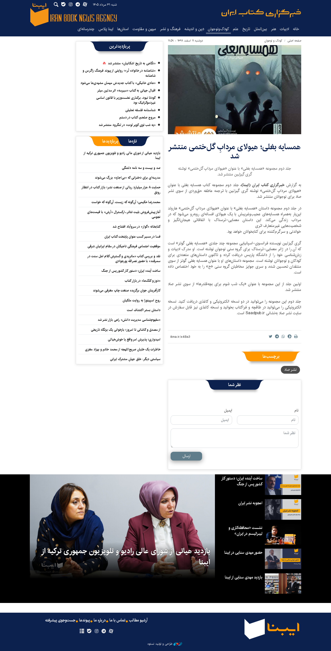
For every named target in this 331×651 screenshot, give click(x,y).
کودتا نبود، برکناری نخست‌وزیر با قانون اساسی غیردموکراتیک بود (126, 100)
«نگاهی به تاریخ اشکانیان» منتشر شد (132, 63)
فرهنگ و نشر (170, 29)
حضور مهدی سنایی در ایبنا (243, 552)
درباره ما (100, 620)
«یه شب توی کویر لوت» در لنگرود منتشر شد (127, 125)
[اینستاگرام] (96, 631)
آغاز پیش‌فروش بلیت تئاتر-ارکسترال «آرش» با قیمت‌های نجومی (123, 214)
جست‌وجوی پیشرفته (60, 620)
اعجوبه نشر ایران (250, 503)
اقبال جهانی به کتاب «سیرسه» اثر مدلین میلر (126, 90)
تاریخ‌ (246, 29)
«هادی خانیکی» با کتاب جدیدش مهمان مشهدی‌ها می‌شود (118, 83)
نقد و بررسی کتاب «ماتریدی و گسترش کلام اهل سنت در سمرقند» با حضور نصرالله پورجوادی (124, 259)
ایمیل (228, 410)
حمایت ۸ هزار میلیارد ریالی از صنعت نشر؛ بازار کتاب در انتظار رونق (121, 190)
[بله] (89, 631)
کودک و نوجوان (273, 40)
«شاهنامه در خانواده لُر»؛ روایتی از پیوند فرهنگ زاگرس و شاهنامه (119, 73)
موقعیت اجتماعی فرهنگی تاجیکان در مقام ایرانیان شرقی (123, 246)
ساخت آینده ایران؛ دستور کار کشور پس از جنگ (131, 270)
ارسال (186, 456)
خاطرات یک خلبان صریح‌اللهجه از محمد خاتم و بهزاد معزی (122, 349)
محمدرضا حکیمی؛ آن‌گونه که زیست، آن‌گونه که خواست (126, 202)
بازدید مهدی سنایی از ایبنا (243, 577)
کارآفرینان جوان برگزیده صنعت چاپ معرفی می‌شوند (126, 290)
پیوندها (84, 620)
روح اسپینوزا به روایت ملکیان (141, 300)
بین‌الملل (260, 29)
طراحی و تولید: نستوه (160, 644)
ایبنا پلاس (105, 29)
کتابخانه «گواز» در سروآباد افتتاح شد (136, 226)
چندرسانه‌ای (86, 29)
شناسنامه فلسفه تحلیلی (140, 110)
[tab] (132, 141)
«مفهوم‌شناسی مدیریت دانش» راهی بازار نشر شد (129, 319)
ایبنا (261, 13)
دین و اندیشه (194, 29)
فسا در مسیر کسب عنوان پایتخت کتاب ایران (132, 236)
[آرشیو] (82, 631)
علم (235, 29)
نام (296, 410)
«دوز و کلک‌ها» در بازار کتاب (142, 280)
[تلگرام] (104, 631)
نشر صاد (290, 369)
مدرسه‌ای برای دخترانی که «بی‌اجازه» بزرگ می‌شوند (127, 177)
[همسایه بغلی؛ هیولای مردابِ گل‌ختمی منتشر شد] (234, 89)
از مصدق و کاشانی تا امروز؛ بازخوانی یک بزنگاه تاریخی (125, 329)
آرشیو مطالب (138, 620)
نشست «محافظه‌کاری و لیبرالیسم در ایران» (245, 531)
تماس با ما (117, 620)
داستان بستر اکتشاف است (143, 310)
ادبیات (284, 29)
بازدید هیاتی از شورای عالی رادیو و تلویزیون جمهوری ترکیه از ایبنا (122, 155)
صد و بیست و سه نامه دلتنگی (141, 168)
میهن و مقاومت (144, 29)
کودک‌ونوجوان (218, 29)
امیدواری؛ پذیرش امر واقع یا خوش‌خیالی (134, 339)
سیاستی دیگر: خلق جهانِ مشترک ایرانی (135, 359)
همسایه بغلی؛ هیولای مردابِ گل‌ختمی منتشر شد (234, 151)
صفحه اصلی (294, 40)
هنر (273, 29)
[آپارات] (111, 631)
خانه (296, 29)
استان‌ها (123, 29)
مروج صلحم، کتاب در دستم (137, 117)
